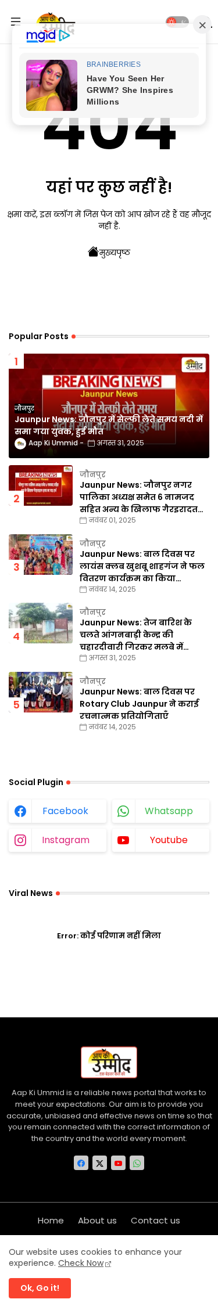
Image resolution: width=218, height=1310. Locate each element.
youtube (169, 840)
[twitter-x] (99, 1163)
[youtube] (118, 1163)
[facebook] (81, 1163)
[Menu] (15, 22)
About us (97, 1220)
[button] (177, 22)
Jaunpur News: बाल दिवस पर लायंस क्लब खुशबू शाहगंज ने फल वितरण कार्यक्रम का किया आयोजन (142, 566)
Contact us (155, 1220)
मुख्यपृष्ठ (114, 252)
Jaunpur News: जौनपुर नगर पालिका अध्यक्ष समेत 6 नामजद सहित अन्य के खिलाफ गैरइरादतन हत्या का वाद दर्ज (142, 497)
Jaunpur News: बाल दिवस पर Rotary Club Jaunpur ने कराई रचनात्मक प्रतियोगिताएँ (139, 704)
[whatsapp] (137, 1163)
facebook (65, 811)
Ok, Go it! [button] (39, 1288)
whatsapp (169, 811)
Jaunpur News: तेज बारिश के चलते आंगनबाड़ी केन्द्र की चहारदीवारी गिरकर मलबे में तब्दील (136, 635)
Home (51, 1220)
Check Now (80, 1263)
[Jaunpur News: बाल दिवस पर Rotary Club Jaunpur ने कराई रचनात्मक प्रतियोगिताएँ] (41, 692)
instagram (66, 840)
